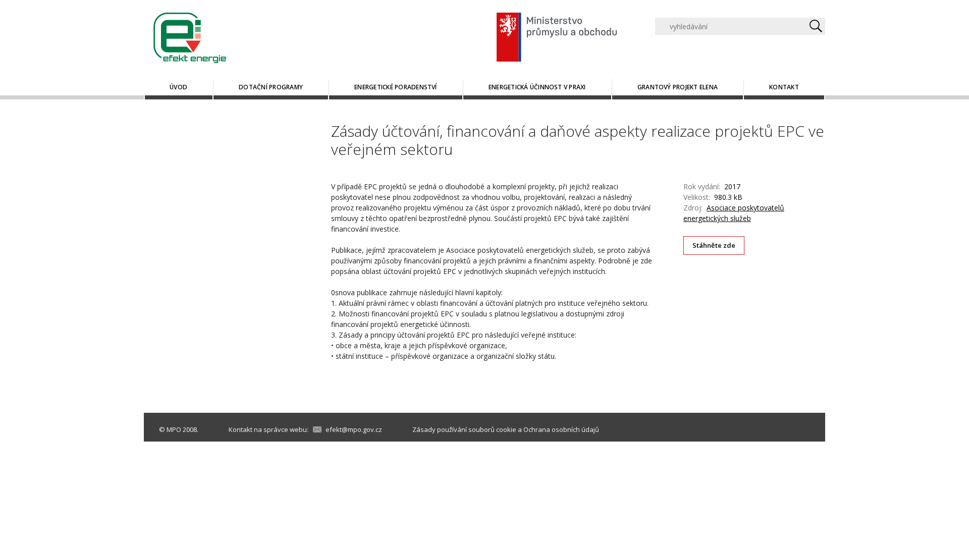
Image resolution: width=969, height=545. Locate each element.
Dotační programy (271, 87)
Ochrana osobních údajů (561, 429)
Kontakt (784, 87)
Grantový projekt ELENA (677, 87)
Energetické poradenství (395, 87)
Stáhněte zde (714, 245)
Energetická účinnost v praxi (537, 87)
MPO (174, 429)
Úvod (178, 87)
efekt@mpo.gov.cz (354, 429)
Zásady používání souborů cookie (464, 429)
